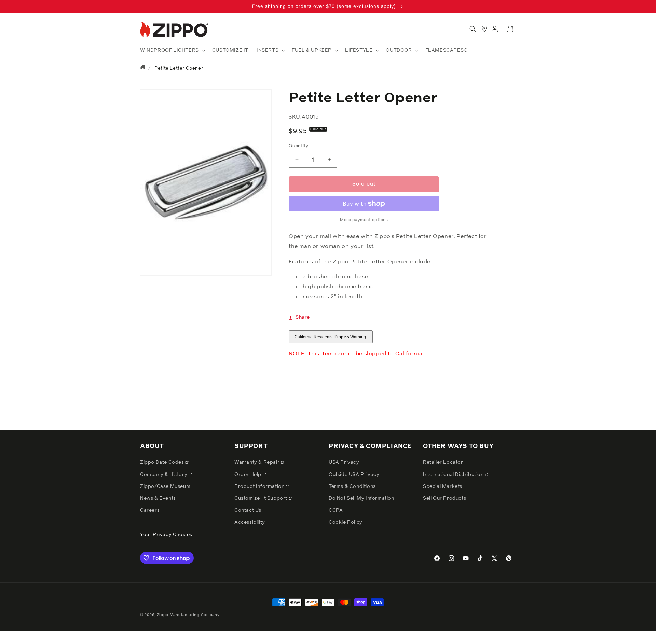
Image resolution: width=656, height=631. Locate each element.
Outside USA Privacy (354, 474)
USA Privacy (344, 462)
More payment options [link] (364, 220)
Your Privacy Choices (166, 534)
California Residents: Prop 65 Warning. (331, 336)
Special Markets (442, 486)
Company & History (164, 474)
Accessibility (249, 522)
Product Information (260, 486)
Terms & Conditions (352, 486)
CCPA (336, 510)
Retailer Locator (443, 462)
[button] (172, 50)
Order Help (248, 474)
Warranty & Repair (257, 462)
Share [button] (303, 317)
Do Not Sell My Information (361, 498)
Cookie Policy (346, 522)
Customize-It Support (261, 498)
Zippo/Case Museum (165, 486)
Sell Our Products (444, 498)
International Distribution (454, 474)
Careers (150, 510)
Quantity (298, 146)
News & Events (158, 498)
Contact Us (247, 510)
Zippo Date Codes (162, 462)
